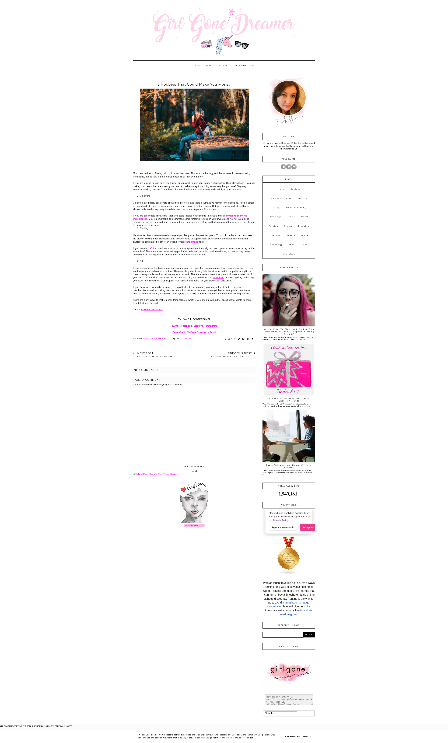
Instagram (211, 325)
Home (197, 65)
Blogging (303, 226)
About (210, 65)
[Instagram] (294, 168)
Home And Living (296, 207)
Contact (224, 65)
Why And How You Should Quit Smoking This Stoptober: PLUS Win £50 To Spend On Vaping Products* (289, 331)
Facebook (186, 325)
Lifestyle (302, 198)
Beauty (288, 226)
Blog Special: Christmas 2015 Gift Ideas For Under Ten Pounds (289, 399)
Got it (307, 736)
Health (291, 217)
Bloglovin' (199, 325)
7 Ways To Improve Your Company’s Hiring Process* (289, 466)
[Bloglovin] (288, 168)
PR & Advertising (245, 65)
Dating (276, 207)
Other (305, 244)
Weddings (275, 217)
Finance (188, 339)
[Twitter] (283, 168)
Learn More (292, 736)
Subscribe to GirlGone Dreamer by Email (194, 332)
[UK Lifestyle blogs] (289, 574)
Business (275, 235)
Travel (304, 217)
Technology (276, 244)
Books (304, 235)
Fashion (273, 226)
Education (289, 254)
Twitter (175, 325)
